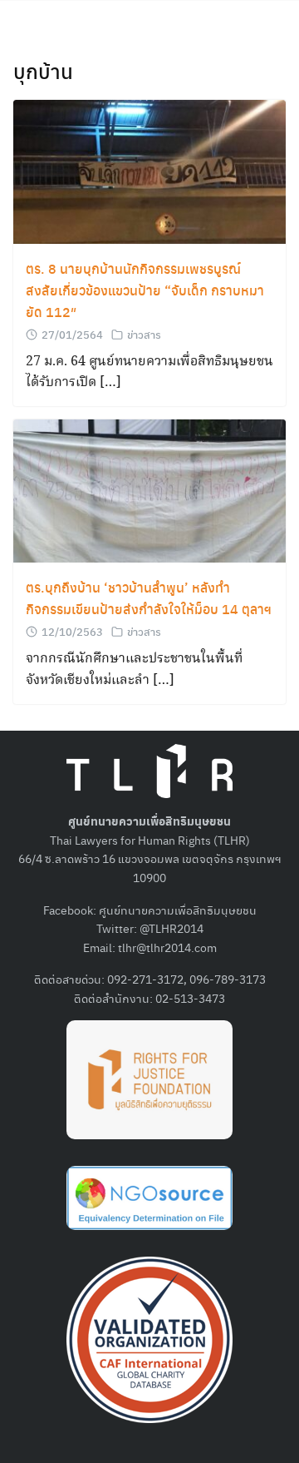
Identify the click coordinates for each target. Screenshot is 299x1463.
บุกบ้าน (43, 71)
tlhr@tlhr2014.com (167, 947)
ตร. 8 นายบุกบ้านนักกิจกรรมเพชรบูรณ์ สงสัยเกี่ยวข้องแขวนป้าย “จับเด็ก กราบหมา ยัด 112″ (145, 290)
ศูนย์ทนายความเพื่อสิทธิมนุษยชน (178, 909)
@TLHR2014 (171, 928)
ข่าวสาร (144, 334)
